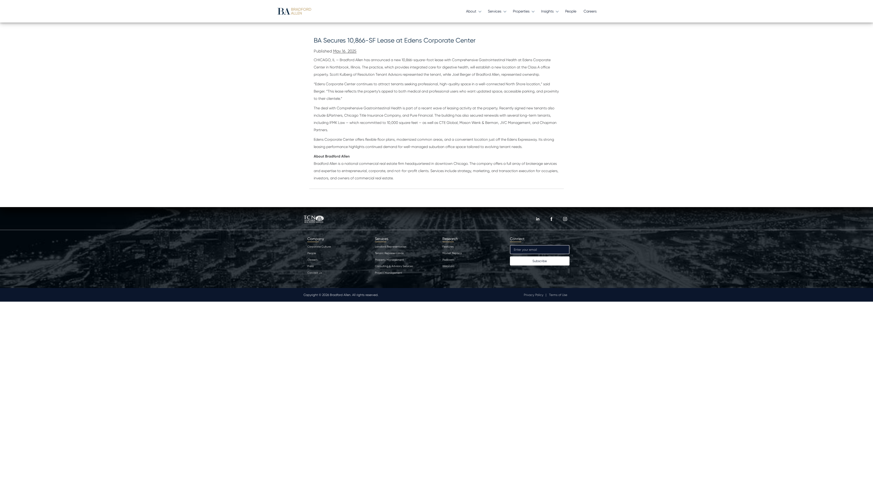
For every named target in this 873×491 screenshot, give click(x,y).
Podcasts (448, 259)
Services (494, 11)
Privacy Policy (533, 295)
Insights (547, 11)
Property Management (389, 259)
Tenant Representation (389, 253)
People (570, 11)
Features (448, 246)
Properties (521, 11)
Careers (590, 11)
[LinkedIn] (537, 218)
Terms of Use (558, 295)
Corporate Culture (319, 246)
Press (310, 266)
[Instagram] (564, 218)
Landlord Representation (390, 246)
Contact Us (314, 272)
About (471, 11)
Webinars (448, 266)
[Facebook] (551, 218)
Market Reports (452, 253)
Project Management (388, 272)
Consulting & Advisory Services (394, 266)
